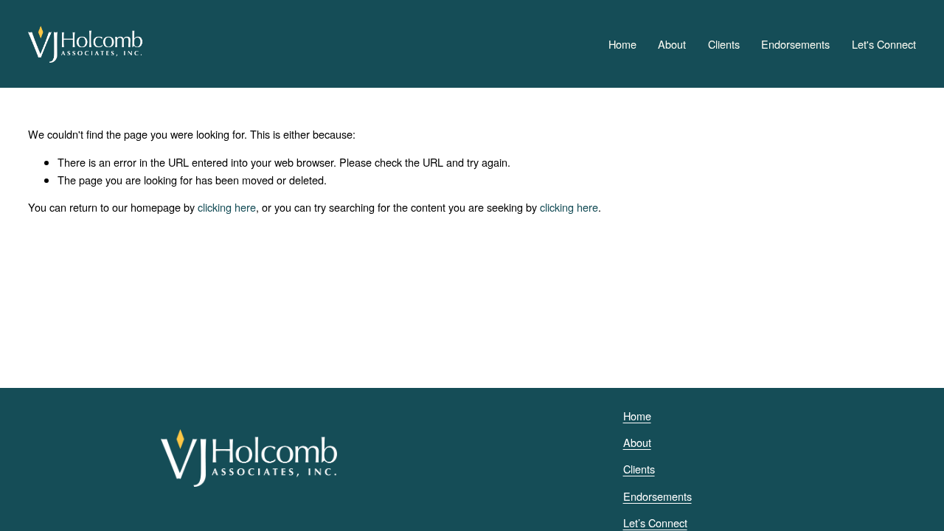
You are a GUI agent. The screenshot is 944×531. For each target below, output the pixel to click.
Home (622, 44)
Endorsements (795, 44)
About (672, 44)
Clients (724, 44)
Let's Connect (884, 44)
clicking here (227, 207)
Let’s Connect (655, 522)
